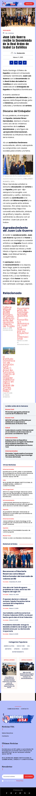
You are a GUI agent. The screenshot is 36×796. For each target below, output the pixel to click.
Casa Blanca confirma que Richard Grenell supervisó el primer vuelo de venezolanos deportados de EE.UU (9, 682)
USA (4, 480)
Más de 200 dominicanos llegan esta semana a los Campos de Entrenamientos (27, 675)
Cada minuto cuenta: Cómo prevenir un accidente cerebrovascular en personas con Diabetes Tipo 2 (19, 432)
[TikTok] (16, 793)
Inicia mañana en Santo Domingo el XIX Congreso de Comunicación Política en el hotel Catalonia (17, 522)
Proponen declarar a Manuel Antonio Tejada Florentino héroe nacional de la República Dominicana (16, 602)
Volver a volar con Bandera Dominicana (17, 538)
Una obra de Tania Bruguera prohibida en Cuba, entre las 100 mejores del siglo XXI (16, 589)
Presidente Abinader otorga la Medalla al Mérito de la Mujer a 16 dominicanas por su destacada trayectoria (17, 628)
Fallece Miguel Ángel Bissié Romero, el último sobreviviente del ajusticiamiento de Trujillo (9, 317)
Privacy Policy (19, 780)
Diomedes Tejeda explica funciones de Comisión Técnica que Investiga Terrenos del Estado (19, 455)
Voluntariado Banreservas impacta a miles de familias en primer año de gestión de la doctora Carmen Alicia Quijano (18, 504)
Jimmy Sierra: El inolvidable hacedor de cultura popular (16, 531)
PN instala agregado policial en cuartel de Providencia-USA (17, 413)
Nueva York (9, 409)
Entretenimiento (8, 500)
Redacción (21, 53)
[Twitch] (20, 793)
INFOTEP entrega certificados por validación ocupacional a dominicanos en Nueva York (18, 422)
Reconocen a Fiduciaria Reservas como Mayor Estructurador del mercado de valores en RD (18, 575)
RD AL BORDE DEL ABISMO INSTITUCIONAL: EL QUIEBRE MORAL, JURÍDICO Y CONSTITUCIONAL (17, 484)
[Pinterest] (20, 63)
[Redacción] (12, 53)
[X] (16, 63)
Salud (7, 427)
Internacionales (11, 437)
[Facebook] (11, 63)
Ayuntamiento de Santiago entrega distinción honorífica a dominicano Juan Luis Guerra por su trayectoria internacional (23, 323)
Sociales (7, 30)
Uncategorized (8, 489)
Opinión (5, 509)
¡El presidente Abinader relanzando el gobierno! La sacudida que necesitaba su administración (17, 513)
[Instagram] (11, 793)
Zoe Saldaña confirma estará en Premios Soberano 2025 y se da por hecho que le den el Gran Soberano (18, 615)
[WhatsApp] (25, 63)
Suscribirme (29, 776)
